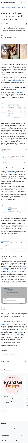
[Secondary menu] (25, 2)
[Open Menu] (1, 2)
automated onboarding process (13, 271)
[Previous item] (2, 411)
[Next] (26, 7)
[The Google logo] (3, 423)
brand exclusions (16, 334)
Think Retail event (15, 80)
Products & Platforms (10, 7)
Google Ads (13, 354)
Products (19, 7)
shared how (10, 171)
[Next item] (6, 411)
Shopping (4, 354)
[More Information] (25, 361)
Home (2, 7)
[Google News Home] (9, 2)
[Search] (21, 2)
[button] (26, 23)
